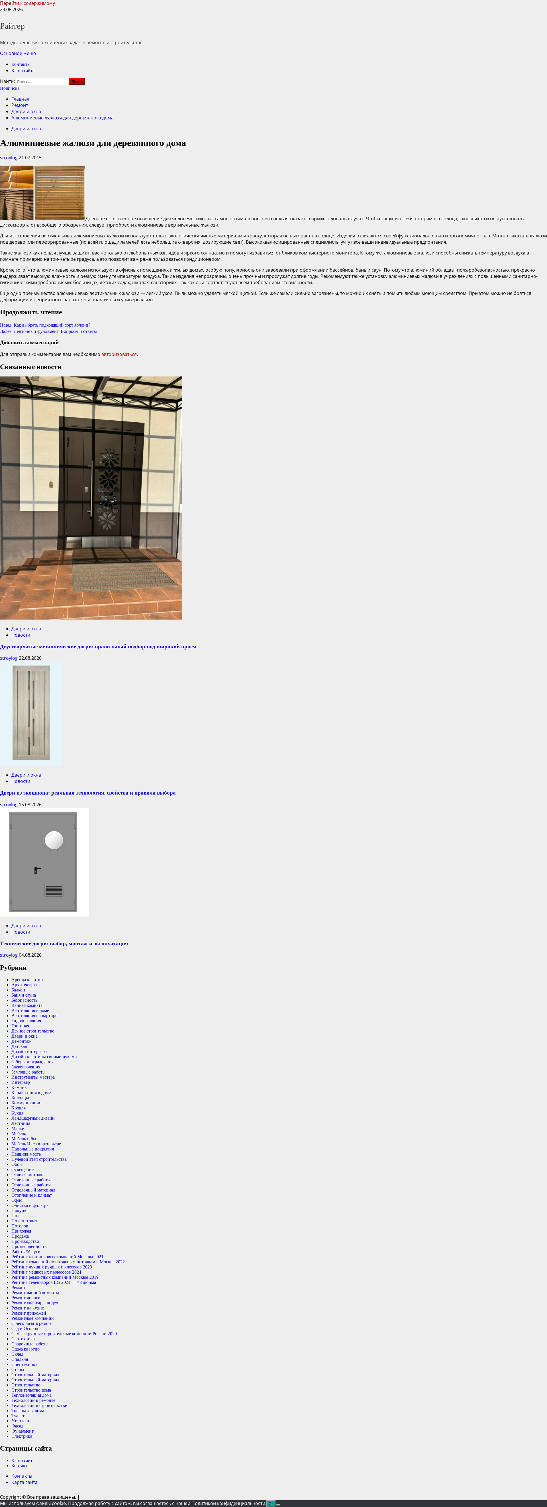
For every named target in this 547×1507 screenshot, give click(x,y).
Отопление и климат (31, 1195)
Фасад (17, 1425)
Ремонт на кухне (27, 1308)
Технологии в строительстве (39, 1405)
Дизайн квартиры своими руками (44, 1056)
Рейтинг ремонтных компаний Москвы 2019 (55, 1277)
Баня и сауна (23, 995)
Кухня (17, 1113)
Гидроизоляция (26, 1020)
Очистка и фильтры (30, 1205)
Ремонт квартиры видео (34, 1302)
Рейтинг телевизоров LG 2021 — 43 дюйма (53, 1282)
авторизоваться (119, 354)
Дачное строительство (32, 1031)
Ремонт (18, 1287)
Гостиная (20, 1025)
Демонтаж (21, 1041)
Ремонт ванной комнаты (35, 1292)
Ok (271, 1503)
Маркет (18, 1128)
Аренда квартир (27, 979)
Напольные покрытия (32, 1148)
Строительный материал (35, 1374)
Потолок (19, 1225)
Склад (17, 1354)
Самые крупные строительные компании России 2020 (64, 1333)
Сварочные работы (29, 1343)
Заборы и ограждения (32, 1061)
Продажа (20, 1236)
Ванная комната (26, 1005)
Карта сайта (22, 70)
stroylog (9, 157)
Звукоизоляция (25, 1066)
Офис (16, 1200)
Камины (19, 1087)
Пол (15, 1215)
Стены (17, 1369)
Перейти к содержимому (27, 3)
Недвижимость (26, 1154)
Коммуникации (26, 1102)
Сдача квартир (25, 1349)
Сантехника (23, 1338)
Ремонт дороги (25, 1297)
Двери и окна (26, 128)
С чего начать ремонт (32, 1323)
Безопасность (24, 1000)
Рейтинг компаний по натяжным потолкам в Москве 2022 (68, 1261)
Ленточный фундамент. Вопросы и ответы (48, 331)
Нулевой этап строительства (39, 1159)
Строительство (25, 1384)
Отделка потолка (27, 1174)
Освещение (22, 1169)
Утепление (21, 1420)
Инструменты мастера (33, 1077)
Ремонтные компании (32, 1318)
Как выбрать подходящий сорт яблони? (45, 325)
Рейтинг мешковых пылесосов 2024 (46, 1272)
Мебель (18, 1133)
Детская (19, 1046)
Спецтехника (24, 1364)
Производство (25, 1241)
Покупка (19, 1210)
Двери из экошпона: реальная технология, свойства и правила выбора (88, 793)
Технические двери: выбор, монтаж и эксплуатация (64, 943)
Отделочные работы (31, 1179)
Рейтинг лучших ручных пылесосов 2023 (51, 1266)
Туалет (18, 1415)
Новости (20, 635)
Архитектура (24, 984)
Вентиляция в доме (30, 1010)
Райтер (12, 25)
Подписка (9, 88)
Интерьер (20, 1082)
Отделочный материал (33, 1190)
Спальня (19, 1359)
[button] (18, 53)
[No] (278, 1505)
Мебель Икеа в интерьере (36, 1143)
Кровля (18, 1107)
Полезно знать (25, 1220)
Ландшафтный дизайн (33, 1118)
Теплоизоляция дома (31, 1395)
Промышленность (28, 1246)
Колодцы (20, 1097)
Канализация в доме (31, 1092)
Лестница (20, 1123)
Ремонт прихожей (28, 1313)
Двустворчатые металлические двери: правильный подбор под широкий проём (98, 646)
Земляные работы (28, 1072)
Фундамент (22, 1431)
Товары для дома (27, 1410)
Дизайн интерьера (29, 1051)
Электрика (21, 1436)
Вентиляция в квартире (34, 1015)
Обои (16, 1164)
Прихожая (21, 1231)
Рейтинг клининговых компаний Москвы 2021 (57, 1256)
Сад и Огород (24, 1328)
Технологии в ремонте (33, 1400)
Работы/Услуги (25, 1251)
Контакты (20, 64)
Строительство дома (31, 1390)
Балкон (18, 989)
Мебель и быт (24, 1138)
